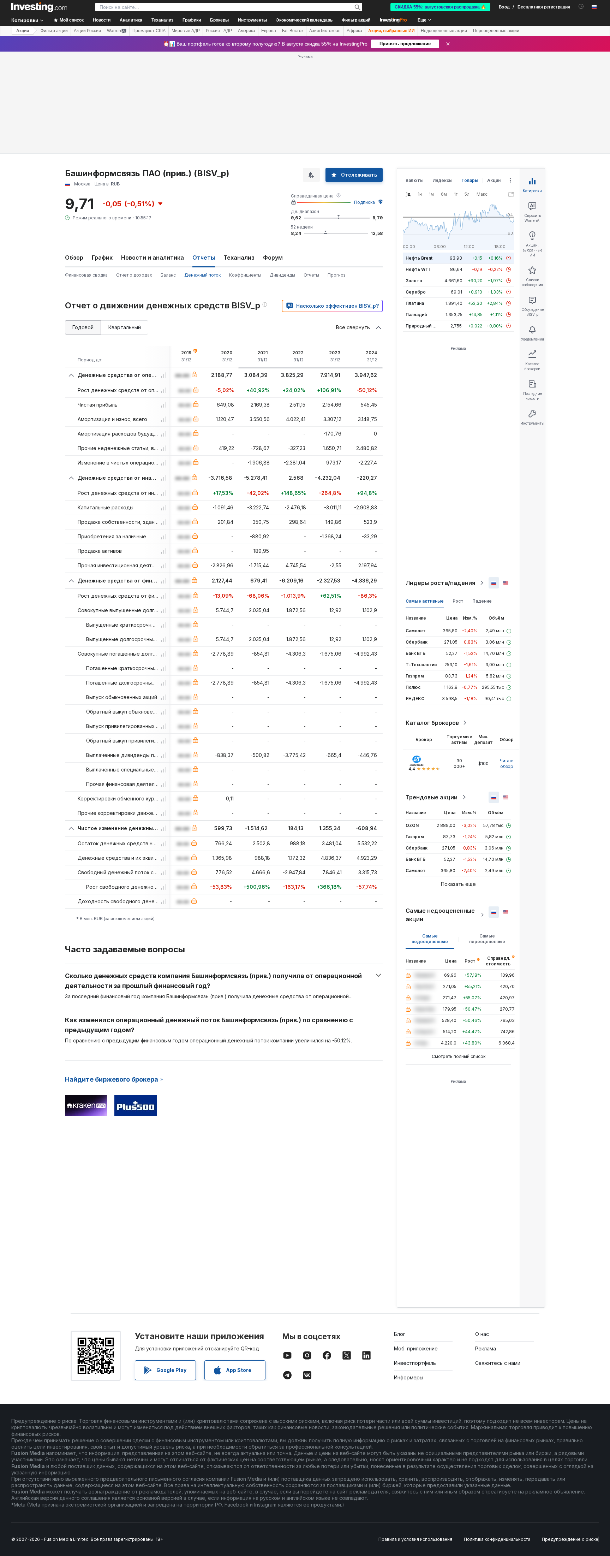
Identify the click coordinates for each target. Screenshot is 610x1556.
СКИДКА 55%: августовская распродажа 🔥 (440, 7)
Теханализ (239, 257)
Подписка (364, 202)
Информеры (408, 1377)
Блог (399, 1334)
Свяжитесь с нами (497, 1363)
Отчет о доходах (134, 275)
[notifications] (581, 6)
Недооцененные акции (444, 30)
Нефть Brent (419, 258)
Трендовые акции (432, 797)
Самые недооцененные (430, 938)
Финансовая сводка (86, 275)
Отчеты (311, 275)
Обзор (74, 257)
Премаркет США (149, 30)
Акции (22, 30)
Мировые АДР (186, 30)
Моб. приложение (416, 1348)
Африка (354, 30)
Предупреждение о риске (570, 1539)
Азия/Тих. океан (325, 30)
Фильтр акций (356, 20)
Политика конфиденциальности (497, 1539)
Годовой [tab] (83, 327)
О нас (482, 1334)
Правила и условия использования (415, 1539)
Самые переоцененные (487, 938)
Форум (273, 257)
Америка (246, 30)
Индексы (442, 180)
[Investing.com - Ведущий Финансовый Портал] (39, 7)
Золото (414, 280)
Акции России (87, 30)
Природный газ (422, 326)
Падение (482, 601)
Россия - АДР (219, 30)
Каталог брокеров (432, 722)
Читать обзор (507, 763)
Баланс (168, 275)
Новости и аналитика (152, 257)
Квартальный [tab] (124, 327)
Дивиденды (282, 275)
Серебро (416, 292)
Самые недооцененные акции (440, 915)
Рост (458, 601)
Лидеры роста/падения (440, 582)
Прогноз (336, 275)
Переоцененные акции (496, 30)
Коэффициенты (245, 275)
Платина (415, 303)
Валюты (415, 180)
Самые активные (425, 601)
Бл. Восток (292, 30)
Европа (268, 30)
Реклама (485, 1348)
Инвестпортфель (415, 1363)
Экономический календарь (304, 20)
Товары (469, 180)
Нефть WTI (418, 269)
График (102, 257)
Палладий (416, 314)
